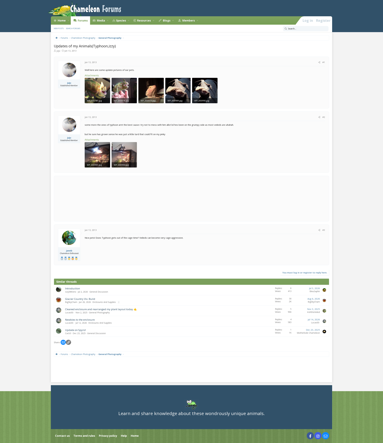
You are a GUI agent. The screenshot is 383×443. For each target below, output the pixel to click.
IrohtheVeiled (313, 312)
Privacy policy (108, 435)
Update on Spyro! (75, 330)
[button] (68, 20)
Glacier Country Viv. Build (80, 299)
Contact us (62, 435)
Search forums (73, 28)
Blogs (166, 20)
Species (121, 20)
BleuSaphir (315, 291)
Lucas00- (69, 312)
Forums (83, 20)
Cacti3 (68, 333)
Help (124, 435)
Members (188, 20)
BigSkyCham (71, 302)
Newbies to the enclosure (80, 319)
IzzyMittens (70, 291)
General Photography (99, 312)
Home (62, 20)
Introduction (72, 288)
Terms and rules (84, 435)
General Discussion (98, 291)
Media (101, 20)
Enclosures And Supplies (104, 302)
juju (58, 50)
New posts (59, 28)
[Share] (319, 62)
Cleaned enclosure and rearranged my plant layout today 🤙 (101, 309)
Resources (144, 20)
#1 (323, 62)
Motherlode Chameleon (308, 332)
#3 (323, 230)
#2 (323, 117)
